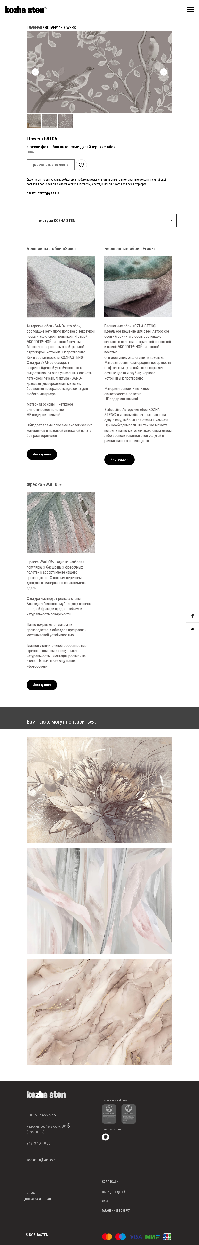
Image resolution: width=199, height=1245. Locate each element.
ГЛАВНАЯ (34, 27)
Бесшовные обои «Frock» (130, 248)
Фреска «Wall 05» (44, 484)
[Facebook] (192, 616)
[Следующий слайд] (163, 72)
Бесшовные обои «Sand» (52, 248)
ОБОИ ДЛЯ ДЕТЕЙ (113, 1192)
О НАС (31, 1192)
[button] (51, 164)
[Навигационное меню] (190, 9)
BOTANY (51, 27)
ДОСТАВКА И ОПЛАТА (38, 1199)
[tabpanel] (99, 471)
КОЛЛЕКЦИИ (110, 1181)
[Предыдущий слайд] (35, 72)
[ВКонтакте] (192, 629)
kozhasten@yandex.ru (42, 1160)
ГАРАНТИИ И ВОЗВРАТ (116, 1210)
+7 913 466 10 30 (38, 1143)
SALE (105, 1201)
